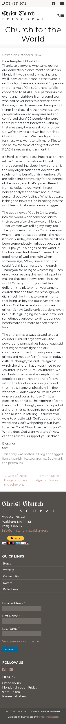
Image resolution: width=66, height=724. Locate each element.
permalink (15, 463)
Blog (41, 454)
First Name (11, 616)
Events (7, 583)
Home (7, 563)
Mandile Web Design (48, 716)
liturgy (7, 458)
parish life (20, 458)
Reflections (10, 589)
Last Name (11, 628)
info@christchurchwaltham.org (25, 530)
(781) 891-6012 (15, 3)
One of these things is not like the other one (15, 480)
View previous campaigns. (21, 641)
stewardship (37, 458)
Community (11, 576)
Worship (8, 570)
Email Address (13, 603)
